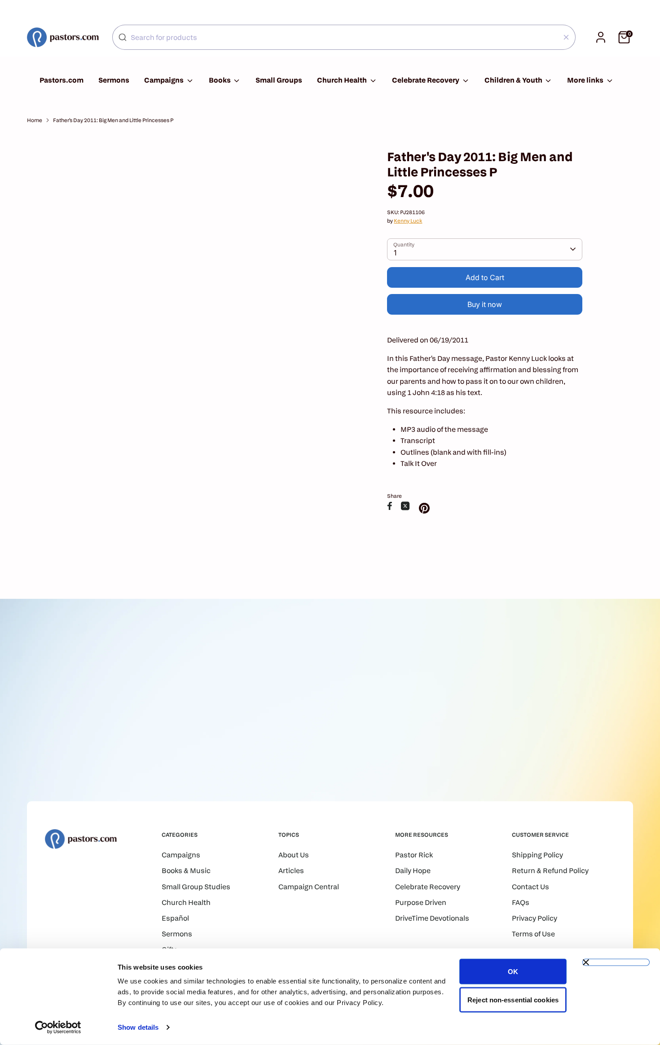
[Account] (601, 37)
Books (220, 80)
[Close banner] (616, 962)
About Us (293, 855)
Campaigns (164, 80)
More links (586, 80)
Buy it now (484, 304)
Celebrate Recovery (426, 80)
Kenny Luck (408, 220)
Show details (138, 1027)
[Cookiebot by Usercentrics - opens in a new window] (58, 1027)
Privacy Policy (534, 918)
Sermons (113, 80)
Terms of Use (533, 934)
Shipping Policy (537, 855)
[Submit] (122, 37)
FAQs (520, 902)
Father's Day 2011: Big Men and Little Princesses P (113, 120)
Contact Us (530, 887)
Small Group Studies (196, 887)
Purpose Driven (420, 902)
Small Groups (278, 80)
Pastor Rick (414, 855)
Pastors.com (62, 80)
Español (175, 918)
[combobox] (344, 37)
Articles (291, 870)
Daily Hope (413, 870)
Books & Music (186, 870)
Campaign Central (308, 887)
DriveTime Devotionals (432, 918)
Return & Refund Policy (550, 870)
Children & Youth (514, 80)
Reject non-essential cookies (513, 999)
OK (513, 971)
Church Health (342, 80)
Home (34, 120)
